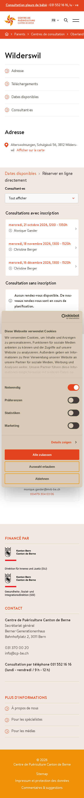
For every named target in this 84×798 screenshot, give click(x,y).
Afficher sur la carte (31, 150)
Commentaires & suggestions (42, 787)
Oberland (77, 34)
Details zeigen (61, 442)
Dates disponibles (25, 96)
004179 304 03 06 (42, 494)
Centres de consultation (48, 34)
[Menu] (76, 20)
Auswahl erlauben (42, 466)
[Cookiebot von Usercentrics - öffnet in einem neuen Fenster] (61, 316)
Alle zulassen (42, 454)
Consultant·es (22, 109)
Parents (19, 34)
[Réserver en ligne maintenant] (42, 228)
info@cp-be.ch (17, 653)
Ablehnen (42, 478)
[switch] (73, 400)
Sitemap (42, 774)
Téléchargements (24, 83)
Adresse (17, 70)
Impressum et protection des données (42, 780)
